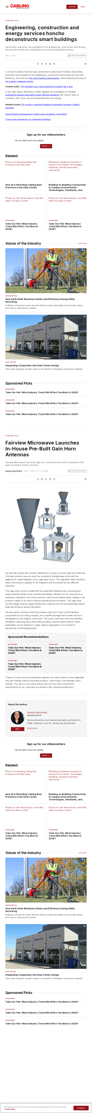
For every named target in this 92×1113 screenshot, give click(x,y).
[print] (85, 64)
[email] (54, 64)
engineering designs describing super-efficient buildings (32, 95)
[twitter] (46, 64)
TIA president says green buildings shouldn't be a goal (46, 86)
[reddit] (50, 64)
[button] (7, 6)
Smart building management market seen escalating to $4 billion (36, 114)
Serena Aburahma (13, 471)
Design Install (11, 296)
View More (82, 243)
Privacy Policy (10, 1109)
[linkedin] (42, 64)
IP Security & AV (12, 20)
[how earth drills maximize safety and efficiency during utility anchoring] (46, 270)
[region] (46, 1108)
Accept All (81, 1108)
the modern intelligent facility (19, 81)
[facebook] (38, 64)
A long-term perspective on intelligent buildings (28, 119)
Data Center (10, 362)
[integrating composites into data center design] (46, 337)
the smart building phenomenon (44, 78)
